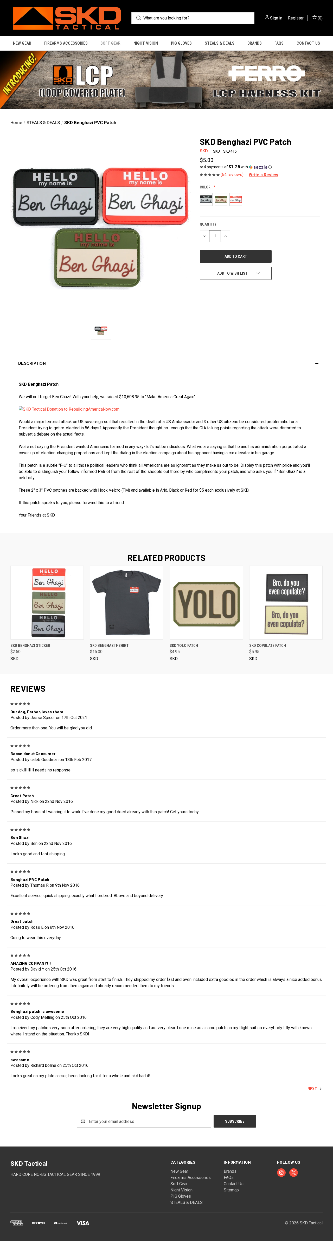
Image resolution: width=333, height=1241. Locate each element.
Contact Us (308, 43)
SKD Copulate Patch (267, 645)
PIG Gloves (181, 43)
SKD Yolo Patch (184, 645)
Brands (254, 43)
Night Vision (145, 43)
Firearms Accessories (66, 43)
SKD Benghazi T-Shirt (109, 645)
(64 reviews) (233, 174)
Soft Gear (110, 43)
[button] (166, 80)
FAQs (279, 43)
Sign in (276, 18)
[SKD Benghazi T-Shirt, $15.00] (126, 603)
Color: (206, 187)
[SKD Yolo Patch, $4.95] (206, 603)
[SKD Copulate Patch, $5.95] (286, 603)
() (320, 18)
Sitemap (231, 1190)
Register (296, 18)
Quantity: (208, 224)
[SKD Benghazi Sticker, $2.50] (47, 603)
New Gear (22, 43)
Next (313, 1089)
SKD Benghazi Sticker (30, 645)
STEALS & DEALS (219, 43)
